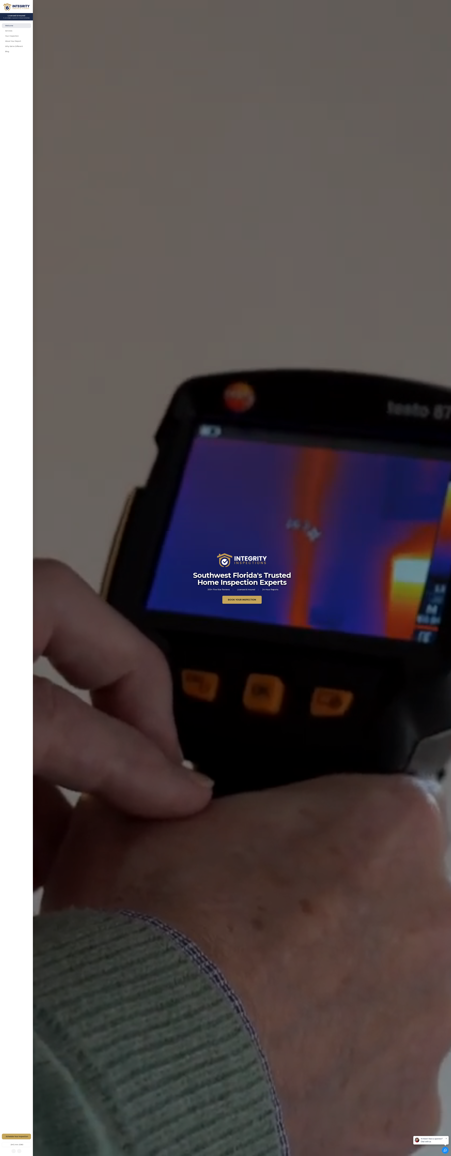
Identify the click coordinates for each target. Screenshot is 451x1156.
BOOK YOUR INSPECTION (242, 599)
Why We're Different (14, 46)
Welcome (9, 26)
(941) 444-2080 (17, 1145)
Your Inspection (12, 36)
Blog (7, 51)
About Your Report (13, 41)
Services (8, 31)
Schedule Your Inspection (17, 1136)
